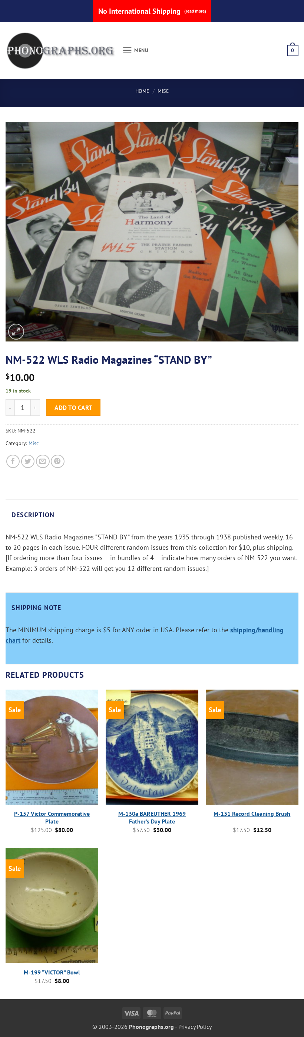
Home (142, 91)
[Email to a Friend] (43, 461)
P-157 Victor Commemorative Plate (52, 817)
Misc (163, 91)
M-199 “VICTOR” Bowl (52, 972)
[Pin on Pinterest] (58, 461)
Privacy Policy (195, 1026)
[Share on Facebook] (13, 461)
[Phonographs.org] (61, 50)
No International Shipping (152, 11)
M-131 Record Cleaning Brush (252, 813)
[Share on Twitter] (28, 461)
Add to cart (73, 407)
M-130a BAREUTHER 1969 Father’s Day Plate (152, 817)
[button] (135, 50)
